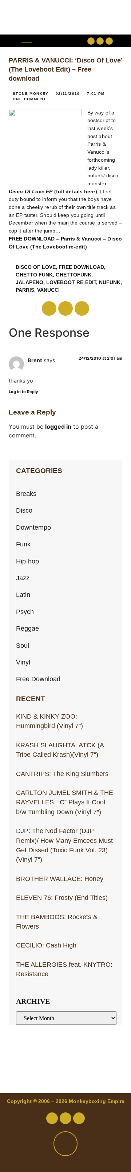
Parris (25, 290)
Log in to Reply (23, 391)
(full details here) (53, 191)
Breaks (26, 493)
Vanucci (48, 290)
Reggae (27, 628)
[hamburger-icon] (27, 41)
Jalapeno (29, 282)
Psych (25, 611)
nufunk (109, 282)
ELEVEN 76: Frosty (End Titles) (62, 897)
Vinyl (23, 662)
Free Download (38, 679)
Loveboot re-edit (71, 282)
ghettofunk (73, 275)
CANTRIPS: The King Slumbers (62, 773)
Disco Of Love (36, 267)
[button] (61, 41)
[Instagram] (109, 41)
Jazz (22, 578)
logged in (58, 426)
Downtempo (33, 527)
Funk (23, 544)
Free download (81, 267)
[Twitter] (100, 41)
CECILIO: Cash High (46, 945)
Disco (24, 510)
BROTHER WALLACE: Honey (59, 878)
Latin (23, 594)
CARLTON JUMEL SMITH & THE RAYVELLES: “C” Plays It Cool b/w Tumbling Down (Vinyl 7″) (64, 802)
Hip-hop (27, 561)
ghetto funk (34, 275)
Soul (22, 645)
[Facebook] (91, 41)
